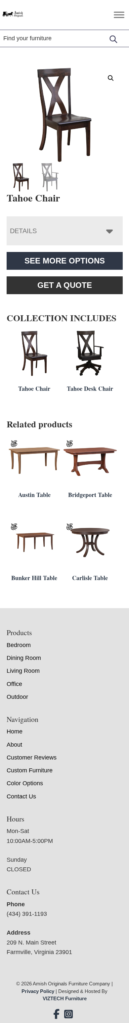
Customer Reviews (32, 757)
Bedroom (19, 645)
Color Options (25, 783)
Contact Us (21, 796)
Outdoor (17, 697)
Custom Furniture (30, 770)
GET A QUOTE (64, 285)
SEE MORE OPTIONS (64, 260)
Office (14, 684)
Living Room (23, 670)
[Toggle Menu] (119, 15)
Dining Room (24, 658)
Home (14, 731)
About (14, 744)
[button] (111, 78)
